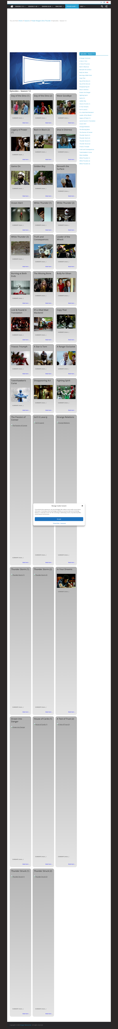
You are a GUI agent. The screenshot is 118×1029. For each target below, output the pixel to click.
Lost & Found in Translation (19, 311)
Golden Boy (39, 166)
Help (81, 6)
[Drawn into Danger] (20, 791)
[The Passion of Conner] (20, 489)
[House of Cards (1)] (43, 788)
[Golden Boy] (43, 178)
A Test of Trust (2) (65, 718)
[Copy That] (66, 321)
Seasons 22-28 (46, 6)
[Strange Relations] (66, 486)
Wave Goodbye (64, 95)
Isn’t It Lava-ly (40, 417)
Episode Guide (71, 6)
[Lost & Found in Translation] (20, 324)
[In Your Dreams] (66, 581)
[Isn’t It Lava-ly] (43, 486)
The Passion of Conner (18, 418)
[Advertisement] (59, 35)
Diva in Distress (64, 129)
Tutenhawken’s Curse (18, 382)
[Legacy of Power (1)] (20, 144)
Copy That (62, 309)
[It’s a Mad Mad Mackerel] (43, 324)
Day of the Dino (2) (43, 95)
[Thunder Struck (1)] (20, 940)
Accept (59, 519)
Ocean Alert (17, 202)
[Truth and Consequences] (43, 251)
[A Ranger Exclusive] (66, 358)
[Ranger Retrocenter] (12, 6)
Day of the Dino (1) (20, 95)
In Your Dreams (64, 569)
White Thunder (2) (65, 202)
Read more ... (26, 123)
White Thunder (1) (42, 202)
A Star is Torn (40, 346)
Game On (15, 166)
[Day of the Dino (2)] (43, 107)
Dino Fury (59, 6)
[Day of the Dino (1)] (20, 107)
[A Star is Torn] (43, 358)
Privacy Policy (56, 523)
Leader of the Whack (63, 238)
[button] (82, 506)
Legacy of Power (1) (19, 131)
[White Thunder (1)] (43, 214)
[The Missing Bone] (43, 285)
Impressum (63, 523)
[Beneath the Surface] (66, 180)
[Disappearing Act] (43, 392)
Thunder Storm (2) (43, 569)
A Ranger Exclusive (66, 346)
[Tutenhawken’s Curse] (20, 395)
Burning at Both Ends (19, 274)
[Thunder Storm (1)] (20, 638)
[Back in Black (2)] (43, 141)
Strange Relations (65, 417)
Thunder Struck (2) (43, 870)
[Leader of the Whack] (66, 251)
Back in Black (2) (42, 129)
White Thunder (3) (20, 236)
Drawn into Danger (16, 720)
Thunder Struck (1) (20, 870)
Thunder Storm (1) (20, 569)
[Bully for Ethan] (66, 285)
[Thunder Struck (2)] (43, 940)
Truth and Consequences (41, 238)
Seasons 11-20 (32, 6)
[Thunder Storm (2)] (43, 638)
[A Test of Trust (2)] (66, 788)
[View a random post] (106, 6)
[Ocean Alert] (20, 214)
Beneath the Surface (63, 167)
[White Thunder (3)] (20, 248)
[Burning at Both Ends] (20, 288)
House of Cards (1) (43, 718)
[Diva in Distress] (66, 141)
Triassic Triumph (19, 346)
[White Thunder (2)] (66, 214)
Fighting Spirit (63, 380)
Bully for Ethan (64, 273)
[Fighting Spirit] (66, 392)
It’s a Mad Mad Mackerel (41, 311)
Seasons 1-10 (19, 6)
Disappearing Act (42, 380)
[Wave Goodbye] (66, 107)
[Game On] (20, 178)
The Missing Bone (42, 273)
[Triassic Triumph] (20, 358)
